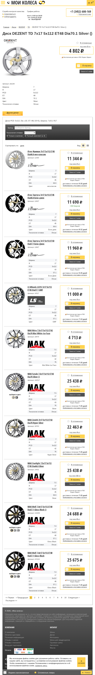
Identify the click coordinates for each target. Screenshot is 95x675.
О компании (10, 632)
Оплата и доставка (12, 635)
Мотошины (54, 637)
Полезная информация (14, 637)
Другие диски (13, 113)
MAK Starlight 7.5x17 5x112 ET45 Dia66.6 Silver (39, 465)
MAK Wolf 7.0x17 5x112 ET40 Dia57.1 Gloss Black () (40, 508)
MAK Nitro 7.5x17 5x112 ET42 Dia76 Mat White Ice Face (40, 332)
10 (65, 598)
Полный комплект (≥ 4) (36, 136)
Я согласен (81, 662)
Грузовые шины (56, 643)
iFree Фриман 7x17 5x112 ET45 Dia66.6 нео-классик (41, 153)
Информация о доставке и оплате (75, 186)
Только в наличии (16, 136)
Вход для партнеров (13, 645)
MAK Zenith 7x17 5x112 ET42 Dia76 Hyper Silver (40, 421)
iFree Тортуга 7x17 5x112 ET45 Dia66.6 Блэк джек (41, 196)
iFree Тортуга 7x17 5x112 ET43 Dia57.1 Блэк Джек (41, 242)
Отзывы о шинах (11, 640)
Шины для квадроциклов (60, 640)
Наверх (88, 673)
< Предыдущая (22, 598)
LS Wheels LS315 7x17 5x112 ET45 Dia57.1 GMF (40, 288)
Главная (6, 27)
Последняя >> (11, 601)
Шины (52, 632)
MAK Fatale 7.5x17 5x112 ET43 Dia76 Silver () (41, 375)
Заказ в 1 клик (86, 71)
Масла (52, 648)
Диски (52, 635)
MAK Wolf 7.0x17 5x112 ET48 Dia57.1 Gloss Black (40, 554)
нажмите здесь (41, 666)
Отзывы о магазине (13, 643)
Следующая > (74, 598)
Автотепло (54, 645)
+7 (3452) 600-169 (8, 2)
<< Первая (10, 598)
